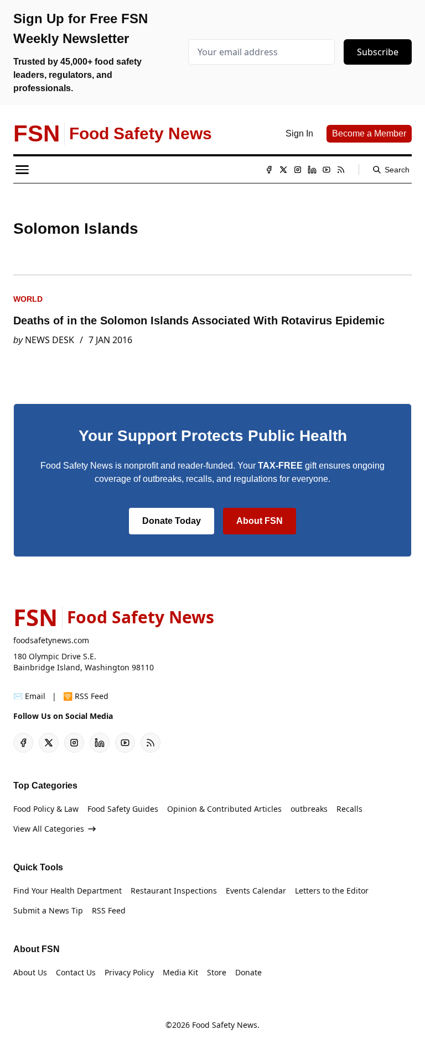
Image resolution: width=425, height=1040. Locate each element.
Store (216, 972)
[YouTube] (326, 169)
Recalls (349, 808)
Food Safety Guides (122, 808)
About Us (30, 972)
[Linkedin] (312, 169)
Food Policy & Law (46, 808)
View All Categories (48, 828)
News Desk (49, 340)
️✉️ (29, 696)
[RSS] (340, 169)
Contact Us (76, 972)
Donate (248, 972)
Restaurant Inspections (174, 890)
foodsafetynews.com (51, 640)
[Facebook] (269, 169)
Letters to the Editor (332, 890)
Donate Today (171, 521)
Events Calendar (256, 890)
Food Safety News (224, 1025)
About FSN (259, 521)
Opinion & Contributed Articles (224, 808)
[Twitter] (283, 169)
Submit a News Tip (48, 910)
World (28, 299)
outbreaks (309, 808)
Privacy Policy (129, 972)
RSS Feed (109, 910)
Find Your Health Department (67, 890)
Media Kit (180, 972)
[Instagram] (297, 169)
